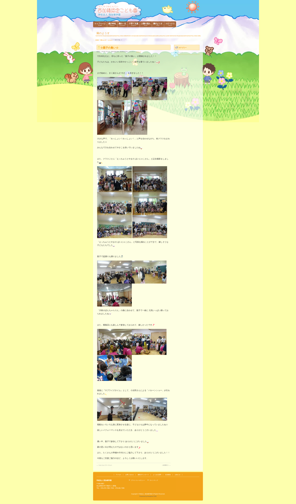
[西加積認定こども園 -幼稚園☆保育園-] (117, 17)
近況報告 (168, 474)
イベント (138, 51)
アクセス (118, 474)
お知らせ (177, 474)
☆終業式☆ (166, 465)
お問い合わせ (129, 474)
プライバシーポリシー (138, 480)
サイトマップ (154, 480)
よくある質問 (157, 474)
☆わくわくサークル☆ (104, 465)
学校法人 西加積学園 (145, 494)
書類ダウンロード (143, 474)
